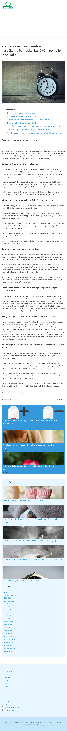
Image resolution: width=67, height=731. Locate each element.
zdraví (63, 399)
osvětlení (17, 267)
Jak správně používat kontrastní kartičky (23, 123)
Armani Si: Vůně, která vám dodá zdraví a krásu (21, 581)
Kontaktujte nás (21, 393)
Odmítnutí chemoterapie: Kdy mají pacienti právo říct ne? (29, 466)
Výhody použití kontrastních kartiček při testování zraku (28, 120)
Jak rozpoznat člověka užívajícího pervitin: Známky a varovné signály (29, 540)
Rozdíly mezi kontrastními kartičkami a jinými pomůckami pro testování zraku (36, 126)
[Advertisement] (33, 22)
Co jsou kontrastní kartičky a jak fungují (22, 116)
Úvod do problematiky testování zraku (22, 113)
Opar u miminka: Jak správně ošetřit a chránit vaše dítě (24, 500)
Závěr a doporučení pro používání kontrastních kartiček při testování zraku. (35, 133)
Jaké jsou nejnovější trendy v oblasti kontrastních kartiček (29, 130)
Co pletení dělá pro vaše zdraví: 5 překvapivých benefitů (28, 444)
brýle (24, 272)
